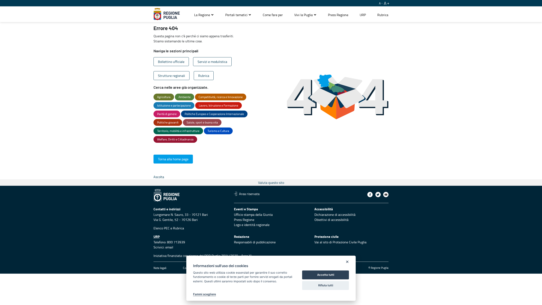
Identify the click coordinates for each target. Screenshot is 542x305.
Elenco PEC (161, 228)
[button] (204, 14)
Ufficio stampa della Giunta (253, 214)
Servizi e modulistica (212, 61)
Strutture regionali (171, 75)
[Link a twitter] (378, 194)
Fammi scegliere (204, 294)
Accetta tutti (325, 274)
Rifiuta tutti (325, 285)
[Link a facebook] (370, 194)
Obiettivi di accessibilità (331, 219)
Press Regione (244, 219)
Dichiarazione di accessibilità (334, 214)
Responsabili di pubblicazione (255, 242)
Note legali (159, 268)
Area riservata (249, 194)
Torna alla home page (173, 159)
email (169, 247)
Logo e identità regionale (252, 224)
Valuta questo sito (271, 182)
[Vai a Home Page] (167, 14)
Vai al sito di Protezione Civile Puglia (340, 242)
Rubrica (203, 75)
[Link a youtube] (386, 194)
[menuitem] (273, 14)
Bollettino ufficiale (171, 61)
